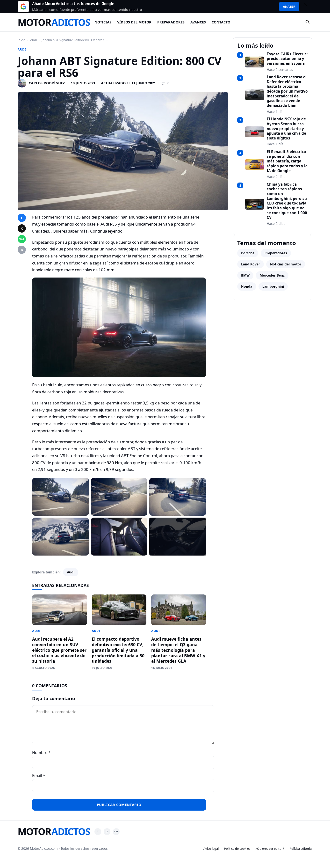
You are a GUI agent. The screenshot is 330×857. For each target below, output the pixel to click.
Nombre (41, 752)
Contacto (221, 22)
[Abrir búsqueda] (307, 22)
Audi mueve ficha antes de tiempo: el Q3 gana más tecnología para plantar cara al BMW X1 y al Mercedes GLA (178, 650)
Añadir (289, 6)
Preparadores (171, 22)
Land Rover (250, 264)
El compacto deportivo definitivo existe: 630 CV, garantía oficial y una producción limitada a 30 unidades (118, 650)
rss (116, 831)
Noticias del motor (285, 264)
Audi (33, 40)
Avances (198, 22)
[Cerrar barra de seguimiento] (307, 6)
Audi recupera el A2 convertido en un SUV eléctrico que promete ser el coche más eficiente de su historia (59, 650)
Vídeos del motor (134, 22)
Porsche (247, 253)
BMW (245, 275)
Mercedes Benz (272, 275)
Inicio (21, 40)
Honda (246, 286)
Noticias (102, 22)
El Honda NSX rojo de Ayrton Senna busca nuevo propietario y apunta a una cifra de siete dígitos (286, 128)
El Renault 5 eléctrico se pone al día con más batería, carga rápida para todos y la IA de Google (287, 161)
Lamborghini (273, 286)
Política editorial (300, 848)
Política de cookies (237, 848)
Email (38, 775)
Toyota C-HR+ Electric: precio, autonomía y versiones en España (287, 59)
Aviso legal (211, 848)
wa (21, 239)
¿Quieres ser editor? (270, 848)
